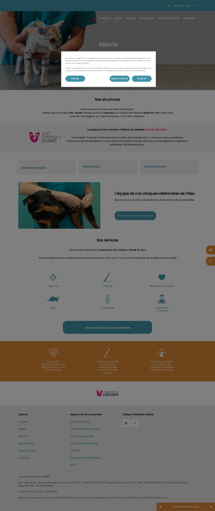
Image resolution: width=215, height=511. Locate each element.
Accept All (141, 78)
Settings (75, 78)
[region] (108, 69)
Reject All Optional (119, 78)
